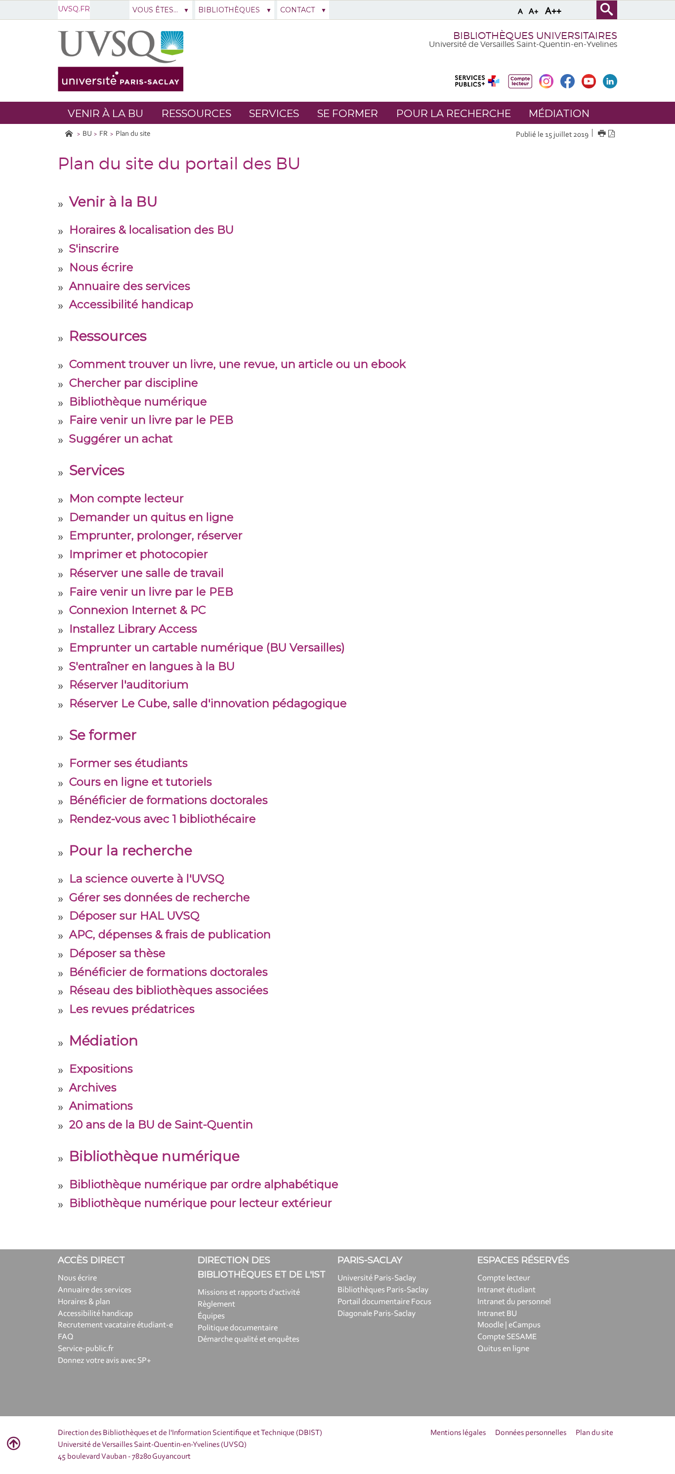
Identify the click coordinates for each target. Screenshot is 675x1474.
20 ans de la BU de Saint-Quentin (161, 1124)
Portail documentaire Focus (384, 1302)
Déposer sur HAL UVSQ (134, 915)
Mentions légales (458, 1433)
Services (97, 470)
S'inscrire (94, 248)
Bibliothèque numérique (138, 401)
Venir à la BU (113, 201)
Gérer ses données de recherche (159, 897)
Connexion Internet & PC (137, 610)
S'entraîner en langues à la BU (152, 666)
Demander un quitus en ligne (151, 517)
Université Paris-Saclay (377, 1278)
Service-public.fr (86, 1349)
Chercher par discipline (133, 383)
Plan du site (133, 134)
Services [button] (274, 113)
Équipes (211, 1316)
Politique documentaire (238, 1328)
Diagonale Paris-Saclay (377, 1314)
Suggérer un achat (121, 438)
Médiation (103, 1040)
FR (103, 134)
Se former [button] (347, 113)
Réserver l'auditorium (129, 684)
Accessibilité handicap (131, 304)
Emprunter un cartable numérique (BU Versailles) (207, 647)
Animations (101, 1106)
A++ (553, 11)
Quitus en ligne (503, 1349)
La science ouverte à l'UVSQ (146, 878)
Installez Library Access (133, 629)
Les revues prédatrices (132, 1009)
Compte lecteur (503, 1278)
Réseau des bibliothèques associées (168, 990)
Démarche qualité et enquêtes (248, 1339)
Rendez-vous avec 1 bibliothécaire (162, 819)
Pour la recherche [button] (453, 113)
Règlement (216, 1304)
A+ (534, 11)
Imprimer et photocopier (138, 554)
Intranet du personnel (514, 1302)
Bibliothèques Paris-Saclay (383, 1290)
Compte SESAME (507, 1337)
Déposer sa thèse (117, 953)
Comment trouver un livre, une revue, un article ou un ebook (237, 364)
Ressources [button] (196, 113)
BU (87, 134)
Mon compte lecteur (126, 498)
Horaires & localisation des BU (151, 230)
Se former (103, 734)
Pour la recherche (130, 850)
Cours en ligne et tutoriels (140, 782)
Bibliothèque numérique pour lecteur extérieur (200, 1203)
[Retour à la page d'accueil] (120, 61)
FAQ (66, 1337)
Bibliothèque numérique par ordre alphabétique (203, 1184)
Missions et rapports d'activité (249, 1292)
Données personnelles (530, 1433)
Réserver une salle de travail (146, 573)
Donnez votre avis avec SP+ (104, 1360)
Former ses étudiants (128, 763)
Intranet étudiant (506, 1290)
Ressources (108, 335)
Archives (93, 1087)
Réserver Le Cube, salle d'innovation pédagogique (208, 703)
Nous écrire (101, 267)
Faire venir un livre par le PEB (151, 420)
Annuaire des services (129, 286)
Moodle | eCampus (509, 1325)
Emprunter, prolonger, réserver (156, 535)
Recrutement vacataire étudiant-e (115, 1325)
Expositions (101, 1069)
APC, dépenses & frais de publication (170, 934)
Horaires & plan (84, 1302)
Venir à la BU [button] (105, 113)
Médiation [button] (559, 113)
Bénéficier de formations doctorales (168, 800)
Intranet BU (497, 1314)
